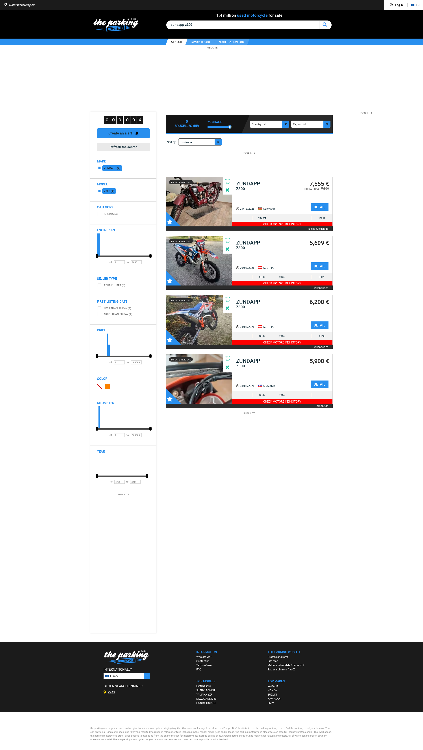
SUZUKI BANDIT (205, 690)
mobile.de (322, 405)
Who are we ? (204, 657)
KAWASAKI (274, 698)
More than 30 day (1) (118, 314)
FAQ (198, 669)
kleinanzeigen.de (318, 228)
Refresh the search (123, 147)
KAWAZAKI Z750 (206, 698)
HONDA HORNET (206, 703)
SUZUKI (272, 694)
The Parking (118, 26)
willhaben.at (321, 287)
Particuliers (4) (114, 285)
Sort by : (172, 142)
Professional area (278, 657)
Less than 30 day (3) (117, 308)
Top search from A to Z (281, 669)
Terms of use (204, 665)
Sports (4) (111, 214)
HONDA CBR (203, 686)
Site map (273, 661)
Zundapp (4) (112, 168)
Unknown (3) (99, 386)
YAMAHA (273, 686)
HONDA (272, 690)
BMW (271, 703)
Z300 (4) (109, 191)
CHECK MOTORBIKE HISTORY (282, 224)
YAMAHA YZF (204, 694)
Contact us (202, 661)
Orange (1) (107, 386)
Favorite (173, 218)
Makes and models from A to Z (286, 665)
